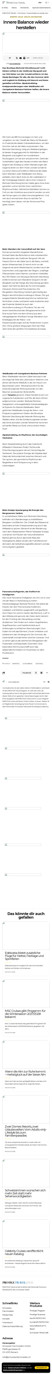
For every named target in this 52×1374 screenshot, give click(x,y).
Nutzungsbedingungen (13, 1370)
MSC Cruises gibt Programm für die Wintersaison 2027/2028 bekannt (25, 1014)
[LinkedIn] (49, 682)
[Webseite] (44, 682)
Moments (13, 16)
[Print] (24, 58)
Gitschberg (28, 663)
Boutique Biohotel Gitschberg (21, 68)
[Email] (20, 58)
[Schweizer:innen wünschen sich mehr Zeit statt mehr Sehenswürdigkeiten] (26, 1173)
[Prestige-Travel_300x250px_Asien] (23, 888)
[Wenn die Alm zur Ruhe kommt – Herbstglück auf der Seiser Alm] (26, 1054)
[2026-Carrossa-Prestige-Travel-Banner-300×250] (23, 858)
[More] (28, 58)
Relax (20, 16)
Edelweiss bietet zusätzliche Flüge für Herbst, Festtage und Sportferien (24, 956)
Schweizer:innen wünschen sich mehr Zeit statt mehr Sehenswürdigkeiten (25, 1193)
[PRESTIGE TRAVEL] (16, 2)
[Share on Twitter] (17, 58)
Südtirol (39, 663)
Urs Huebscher (14, 63)
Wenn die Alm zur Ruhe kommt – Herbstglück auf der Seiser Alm (25, 1073)
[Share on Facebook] (13, 58)
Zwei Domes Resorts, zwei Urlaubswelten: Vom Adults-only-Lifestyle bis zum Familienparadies (25, 1131)
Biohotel (16, 663)
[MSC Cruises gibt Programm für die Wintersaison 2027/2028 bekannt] (26, 994)
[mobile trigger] (4, 2)
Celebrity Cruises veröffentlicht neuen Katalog (24, 1252)
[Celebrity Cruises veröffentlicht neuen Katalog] (26, 1234)
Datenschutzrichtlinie (17, 1368)
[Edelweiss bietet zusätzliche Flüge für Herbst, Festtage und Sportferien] (26, 936)
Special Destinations (33, 16)
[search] (35, 2)
